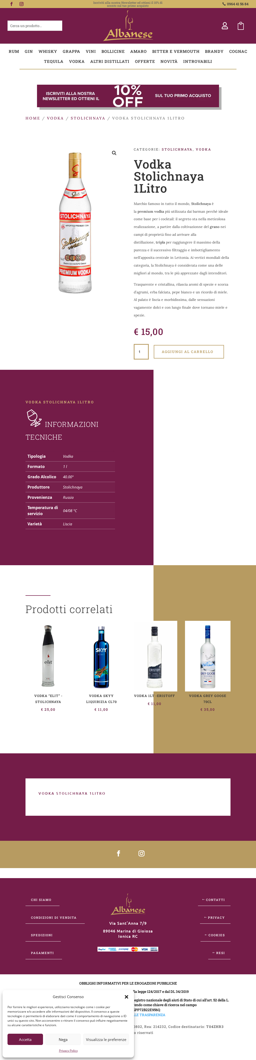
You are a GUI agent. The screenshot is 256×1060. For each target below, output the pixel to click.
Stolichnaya (88, 118)
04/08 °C (70, 510)
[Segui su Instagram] (22, 4)
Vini (91, 51)
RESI (220, 953)
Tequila (54, 61)
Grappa (71, 51)
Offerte (145, 61)
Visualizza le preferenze (106, 1039)
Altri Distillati (110, 61)
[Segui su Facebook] (12, 4)
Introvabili (197, 61)
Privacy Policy (68, 1050)
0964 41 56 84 (237, 4)
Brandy (214, 51)
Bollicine (113, 51)
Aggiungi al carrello (188, 351)
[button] (126, 996)
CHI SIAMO (41, 900)
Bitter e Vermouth (176, 51)
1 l (65, 466)
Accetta (25, 1039)
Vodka (77, 61)
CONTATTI (215, 900)
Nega (63, 1039)
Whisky (47, 51)
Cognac (238, 51)
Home (33, 118)
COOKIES (216, 935)
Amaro (138, 51)
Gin (29, 51)
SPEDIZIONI (42, 935)
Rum (14, 51)
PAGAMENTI (42, 953)
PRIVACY (216, 917)
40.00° (68, 476)
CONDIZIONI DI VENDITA (54, 917)
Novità (169, 61)
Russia (68, 497)
